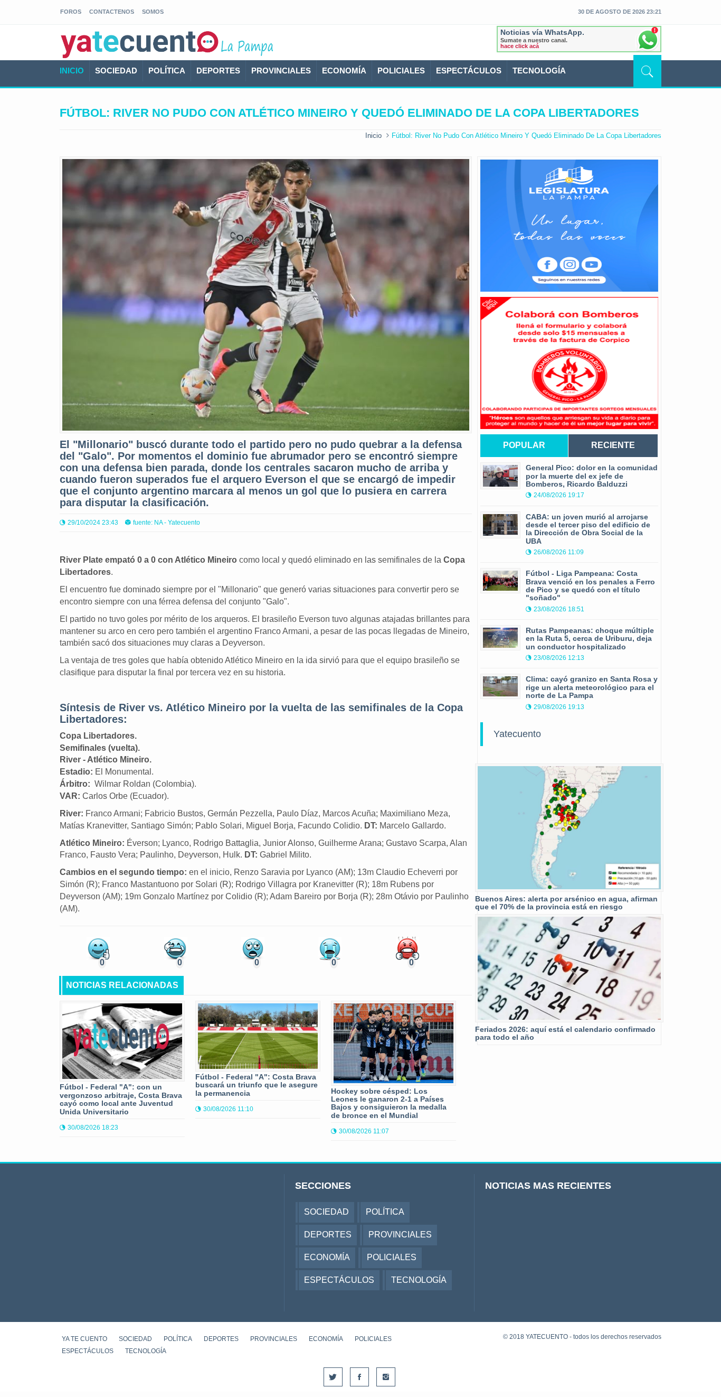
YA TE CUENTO (84, 1339)
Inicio (373, 135)
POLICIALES (401, 70)
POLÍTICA (166, 70)
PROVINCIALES (281, 70)
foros (70, 11)
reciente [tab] (613, 445)
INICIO (72, 70)
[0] (98, 947)
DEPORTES (218, 70)
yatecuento (140, 44)
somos (153, 11)
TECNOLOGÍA (539, 70)
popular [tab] (524, 445)
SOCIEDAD (116, 70)
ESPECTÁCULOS (468, 70)
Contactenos (111, 11)
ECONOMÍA (344, 70)
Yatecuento (517, 734)
